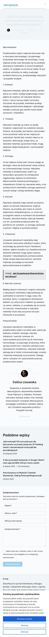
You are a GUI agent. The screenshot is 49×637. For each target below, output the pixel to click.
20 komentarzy (24, 466)
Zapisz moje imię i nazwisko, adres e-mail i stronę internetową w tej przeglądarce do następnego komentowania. (23, 554)
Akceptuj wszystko (24, 619)
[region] (24, 613)
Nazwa (8, 505)
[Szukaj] (45, 4)
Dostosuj (24, 625)
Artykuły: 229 (24, 416)
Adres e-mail (11, 513)
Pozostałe (24, 33)
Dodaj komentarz (12, 529)
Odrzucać (24, 632)
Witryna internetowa (13, 521)
